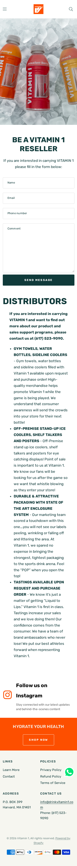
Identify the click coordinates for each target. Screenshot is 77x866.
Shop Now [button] (38, 739)
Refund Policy (50, 776)
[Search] (70, 9)
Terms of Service (52, 783)
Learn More (11, 770)
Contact (9, 776)
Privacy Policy (50, 770)
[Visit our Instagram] (7, 695)
